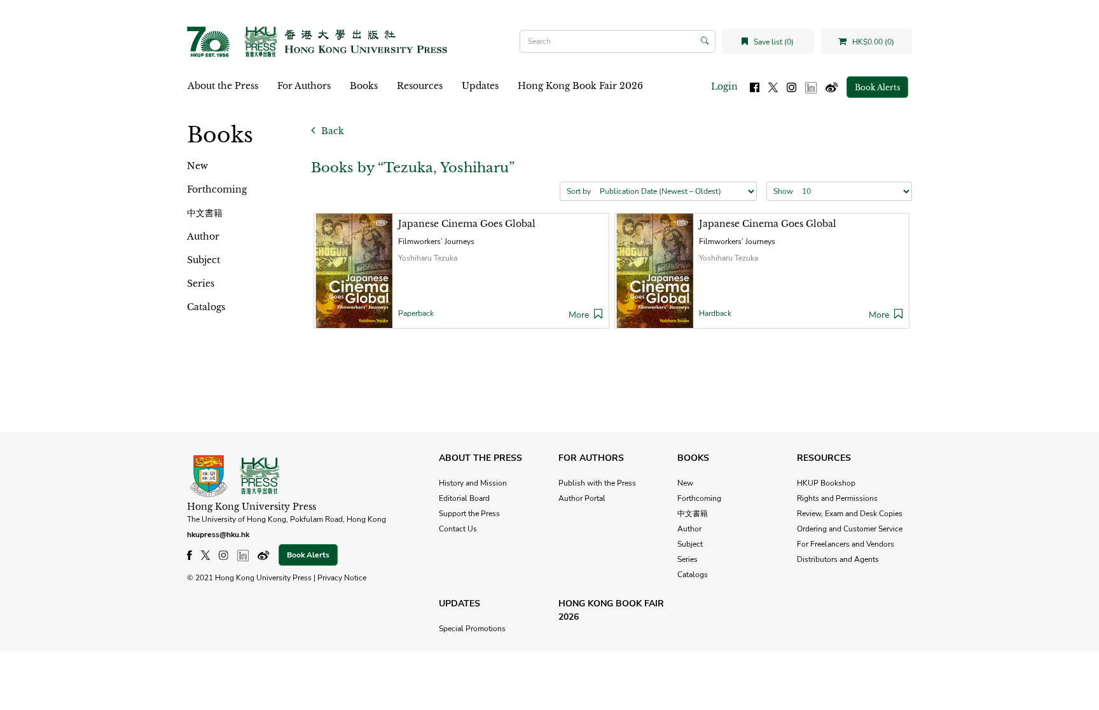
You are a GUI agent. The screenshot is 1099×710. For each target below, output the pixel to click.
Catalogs (206, 307)
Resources (420, 86)
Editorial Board (464, 498)
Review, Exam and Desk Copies (849, 514)
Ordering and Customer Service (849, 529)
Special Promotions (472, 629)
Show (783, 191)
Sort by (579, 191)
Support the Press (469, 514)
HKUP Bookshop (826, 483)
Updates (480, 86)
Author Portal (581, 498)
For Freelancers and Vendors (845, 544)
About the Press (223, 86)
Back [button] (331, 131)
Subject (203, 260)
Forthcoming (217, 189)
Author (203, 236)
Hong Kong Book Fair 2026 (580, 86)
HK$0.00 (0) (872, 42)
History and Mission (473, 483)
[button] (598, 315)
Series (200, 283)
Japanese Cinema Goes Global (467, 223)
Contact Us (458, 529)
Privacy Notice (341, 578)
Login (724, 86)
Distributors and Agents (838, 559)
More (579, 315)
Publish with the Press (597, 483)
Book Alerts (877, 87)
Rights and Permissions (837, 498)
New (197, 166)
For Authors (304, 86)
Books (364, 86)
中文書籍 (205, 213)
